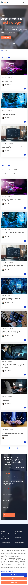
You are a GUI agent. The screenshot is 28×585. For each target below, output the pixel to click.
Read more (25, 89)
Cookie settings (14, 574)
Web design (3, 531)
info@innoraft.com (7, 484)
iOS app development (19, 533)
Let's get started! (8, 514)
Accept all (14, 582)
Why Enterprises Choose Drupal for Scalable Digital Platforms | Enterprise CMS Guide (12, 433)
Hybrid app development (20, 540)
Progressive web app (5, 542)
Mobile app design (19, 531)
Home (2, 50)
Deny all (14, 578)
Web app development (6, 536)
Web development (5, 533)
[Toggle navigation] (26, 2)
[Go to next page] (18, 448)
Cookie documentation (7, 571)
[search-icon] (23, 2)
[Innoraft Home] (5, 2)
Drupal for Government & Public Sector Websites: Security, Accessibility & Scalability (13, 366)
